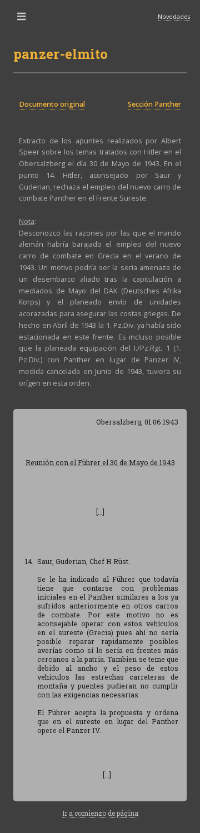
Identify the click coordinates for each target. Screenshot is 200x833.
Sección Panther (154, 104)
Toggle (21, 19)
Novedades (174, 16)
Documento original (52, 104)
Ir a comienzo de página (100, 813)
